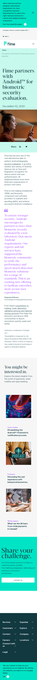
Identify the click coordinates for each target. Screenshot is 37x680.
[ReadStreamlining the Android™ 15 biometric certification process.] (18, 409)
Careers (11, 30)
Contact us (18, 580)
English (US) (24, 30)
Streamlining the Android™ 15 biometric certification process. (18, 432)
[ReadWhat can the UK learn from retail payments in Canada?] (18, 503)
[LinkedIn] (20, 146)
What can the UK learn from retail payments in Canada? (18, 526)
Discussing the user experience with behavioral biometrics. (18, 479)
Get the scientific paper (13, 24)
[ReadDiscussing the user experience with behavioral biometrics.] (18, 456)
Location (17, 30)
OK (4, 676)
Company (6, 30)
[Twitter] (26, 146)
